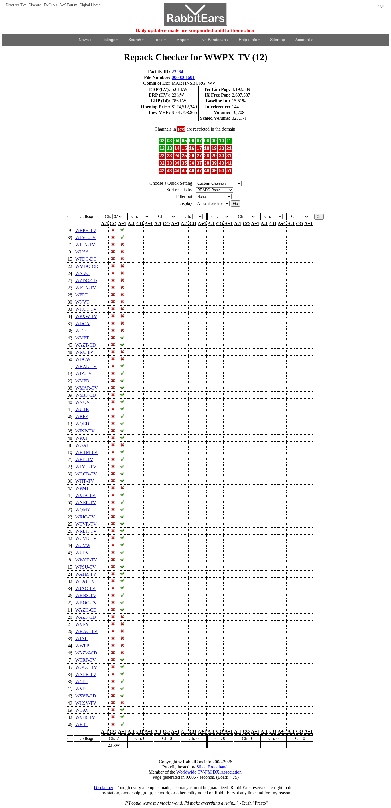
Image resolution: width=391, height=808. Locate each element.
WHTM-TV (86, 452)
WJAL (81, 638)
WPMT (82, 488)
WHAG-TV (86, 631)
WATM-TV (85, 574)
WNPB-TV (85, 674)
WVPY (82, 624)
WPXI (81, 438)
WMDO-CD (86, 266)
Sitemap (277, 39)
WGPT (81, 681)
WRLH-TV (86, 531)
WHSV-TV (85, 703)
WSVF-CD (85, 695)
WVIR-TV (85, 717)
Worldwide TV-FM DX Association (209, 772)
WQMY (82, 509)
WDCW (82, 359)
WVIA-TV (85, 495)
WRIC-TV (85, 516)
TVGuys (50, 5)
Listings (108, 39)
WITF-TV (84, 481)
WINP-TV (85, 430)
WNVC (82, 273)
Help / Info (248, 39)
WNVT (82, 302)
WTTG (82, 330)
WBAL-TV (86, 366)
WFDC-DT (85, 259)
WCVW (82, 545)
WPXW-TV (86, 316)
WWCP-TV (86, 559)
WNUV (82, 402)
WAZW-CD (86, 652)
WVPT (81, 688)
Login (380, 5)
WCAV (82, 710)
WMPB (82, 380)
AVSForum (68, 5)
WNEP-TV (85, 502)
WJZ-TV (83, 373)
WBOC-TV (86, 602)
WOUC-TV (86, 667)
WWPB (82, 645)
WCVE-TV (86, 538)
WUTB (82, 409)
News (84, 39)
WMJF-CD (85, 395)
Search (134, 39)
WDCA (82, 323)
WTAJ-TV (85, 581)
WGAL (82, 445)
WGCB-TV (86, 473)
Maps (181, 39)
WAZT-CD (85, 345)
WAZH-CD (86, 610)
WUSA (82, 251)
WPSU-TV (85, 567)
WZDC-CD (86, 280)
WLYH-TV (85, 466)
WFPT (81, 294)
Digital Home (90, 5)
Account (302, 39)
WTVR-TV (86, 524)
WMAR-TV (86, 388)
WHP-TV (84, 459)
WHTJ (81, 724)
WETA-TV (85, 287)
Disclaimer (103, 787)
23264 (177, 71)
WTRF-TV (85, 660)
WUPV (82, 552)
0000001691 (183, 77)
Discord (35, 5)
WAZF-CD (85, 617)
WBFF (81, 416)
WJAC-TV (85, 588)
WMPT (82, 337)
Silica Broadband (212, 766)
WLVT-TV (85, 237)
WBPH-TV (85, 230)
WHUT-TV (86, 309)
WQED (82, 423)
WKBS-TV (85, 595)
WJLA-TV (85, 244)
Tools (158, 39)
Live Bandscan (212, 39)
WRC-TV (84, 352)
